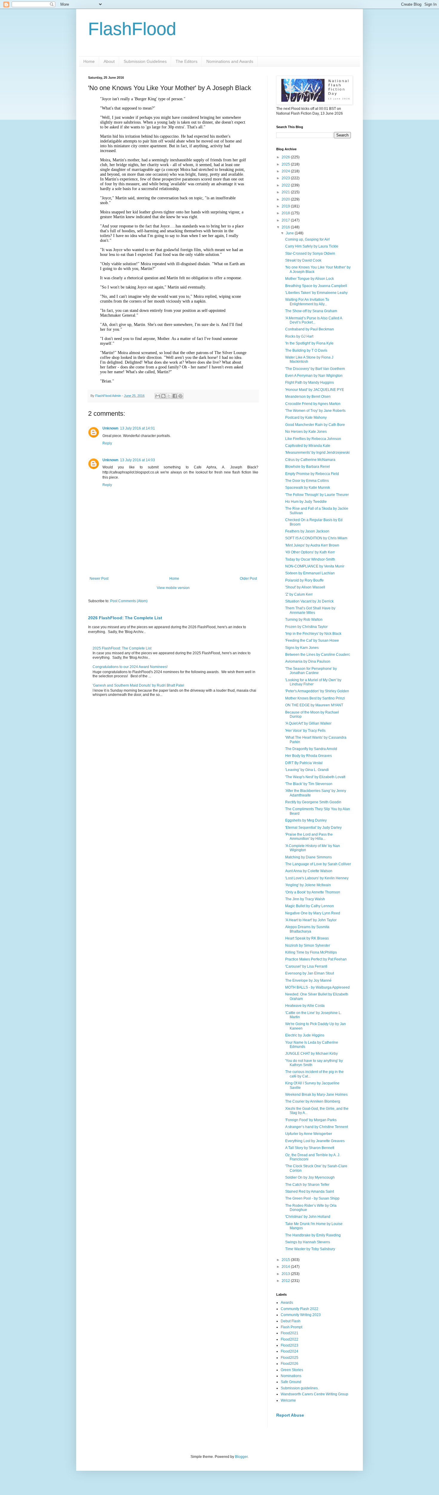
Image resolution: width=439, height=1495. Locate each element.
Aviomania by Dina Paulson (307, 661)
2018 (286, 213)
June (290, 233)
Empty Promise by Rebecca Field (312, 474)
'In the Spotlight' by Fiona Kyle (309, 343)
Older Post (248, 578)
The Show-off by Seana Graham (311, 311)
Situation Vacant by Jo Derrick (309, 601)
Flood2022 (289, 1339)
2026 (286, 157)
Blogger (241, 1457)
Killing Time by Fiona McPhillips (311, 952)
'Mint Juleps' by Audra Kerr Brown (312, 545)
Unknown (110, 428)
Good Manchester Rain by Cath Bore (315, 425)
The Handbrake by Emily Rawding (313, 1235)
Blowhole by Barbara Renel (307, 467)
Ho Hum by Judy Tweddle (306, 502)
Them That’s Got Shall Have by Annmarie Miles (310, 610)
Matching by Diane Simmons (308, 857)
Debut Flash (290, 1321)
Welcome (288, 1400)
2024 (286, 171)
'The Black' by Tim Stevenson (308, 784)
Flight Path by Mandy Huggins (309, 382)
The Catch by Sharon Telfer (307, 1185)
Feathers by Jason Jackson (307, 531)
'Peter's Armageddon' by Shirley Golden (317, 691)
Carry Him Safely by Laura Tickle (311, 246)
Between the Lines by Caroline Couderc (317, 654)
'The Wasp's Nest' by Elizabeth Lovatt (315, 777)
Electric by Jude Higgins (304, 1035)
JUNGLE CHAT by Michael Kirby (311, 1053)
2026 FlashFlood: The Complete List (125, 617)
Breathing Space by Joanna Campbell (316, 286)
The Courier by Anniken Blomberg (312, 1101)
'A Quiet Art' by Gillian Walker (308, 723)
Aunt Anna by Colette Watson (308, 871)
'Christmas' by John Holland (307, 1217)
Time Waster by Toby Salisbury (310, 1249)
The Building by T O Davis (306, 350)
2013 (286, 1274)
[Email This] (158, 396)
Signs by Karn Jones (302, 648)
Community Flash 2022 (299, 1309)
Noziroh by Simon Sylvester (307, 945)
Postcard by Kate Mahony (306, 417)
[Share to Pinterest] (180, 396)
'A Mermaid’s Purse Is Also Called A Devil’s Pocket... (313, 320)
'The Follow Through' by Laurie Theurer (317, 495)
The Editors (186, 61)
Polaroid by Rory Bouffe (304, 580)
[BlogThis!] (163, 396)
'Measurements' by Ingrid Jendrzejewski (317, 452)
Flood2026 (289, 1364)
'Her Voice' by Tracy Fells (305, 730)
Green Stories (292, 1370)
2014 (286, 1267)
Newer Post (99, 578)
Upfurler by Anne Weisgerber (308, 1134)
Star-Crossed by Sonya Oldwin (310, 253)
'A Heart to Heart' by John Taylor (311, 920)
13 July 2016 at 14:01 (137, 428)
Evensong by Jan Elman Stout (309, 973)
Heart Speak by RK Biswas (307, 938)
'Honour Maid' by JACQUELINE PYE (314, 390)
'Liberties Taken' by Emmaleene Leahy (316, 293)
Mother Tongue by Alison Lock (309, 279)
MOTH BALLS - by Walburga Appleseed (317, 987)
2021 (286, 192)
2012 (286, 1281)
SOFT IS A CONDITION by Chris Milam (316, 538)
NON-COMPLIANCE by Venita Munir (314, 566)
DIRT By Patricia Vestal (304, 763)
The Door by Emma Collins (307, 481)
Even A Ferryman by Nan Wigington (314, 376)
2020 (286, 199)
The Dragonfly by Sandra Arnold (311, 749)
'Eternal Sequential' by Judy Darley (313, 827)
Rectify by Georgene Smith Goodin (313, 802)
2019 (286, 206)
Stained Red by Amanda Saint (309, 1191)
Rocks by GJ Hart (299, 336)
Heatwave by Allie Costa (305, 1006)
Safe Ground (291, 1382)
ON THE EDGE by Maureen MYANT (314, 705)
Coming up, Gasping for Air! (307, 239)
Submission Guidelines (145, 61)
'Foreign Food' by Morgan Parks (311, 1120)
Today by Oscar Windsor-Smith (310, 559)
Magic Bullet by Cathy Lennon (309, 906)
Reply (107, 443)
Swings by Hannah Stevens (307, 1242)
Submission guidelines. (300, 1388)
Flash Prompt (291, 1327)
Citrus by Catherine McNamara (310, 460)
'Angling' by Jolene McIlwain (308, 885)
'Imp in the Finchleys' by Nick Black (313, 634)
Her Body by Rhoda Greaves (308, 756)
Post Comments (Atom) (129, 601)
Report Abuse (290, 1415)
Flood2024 (289, 1351)
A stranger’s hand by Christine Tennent (316, 1127)
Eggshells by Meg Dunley (306, 820)
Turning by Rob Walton (304, 619)
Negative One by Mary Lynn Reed (312, 913)
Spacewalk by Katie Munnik (307, 487)
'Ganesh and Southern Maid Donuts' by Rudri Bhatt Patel (138, 685)
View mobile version (173, 588)
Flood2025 (289, 1358)
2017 (286, 220)
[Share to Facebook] (175, 396)
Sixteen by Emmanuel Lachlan (310, 573)
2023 (286, 178)
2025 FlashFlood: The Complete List (122, 648)
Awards (287, 1302)
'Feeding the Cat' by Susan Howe (312, 640)
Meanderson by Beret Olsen (308, 396)
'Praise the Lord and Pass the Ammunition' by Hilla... (309, 836)
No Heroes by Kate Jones (306, 431)
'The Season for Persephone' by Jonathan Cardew (311, 671)
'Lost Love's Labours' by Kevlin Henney (317, 878)
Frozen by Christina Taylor (306, 627)
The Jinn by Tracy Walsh (305, 899)
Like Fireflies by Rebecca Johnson (313, 439)
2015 (286, 1260)
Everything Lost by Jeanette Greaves (315, 1141)
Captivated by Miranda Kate (307, 446)
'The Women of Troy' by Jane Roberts (315, 411)
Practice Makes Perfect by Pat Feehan (316, 959)
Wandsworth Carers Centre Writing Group (314, 1394)
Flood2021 (289, 1333)
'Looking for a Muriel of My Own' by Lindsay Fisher (313, 682)
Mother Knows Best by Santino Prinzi (315, 698)
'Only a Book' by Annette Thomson (312, 892)
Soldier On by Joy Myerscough (310, 1177)
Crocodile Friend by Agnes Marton (312, 404)
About (109, 61)
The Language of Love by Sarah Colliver (318, 864)
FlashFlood (132, 29)
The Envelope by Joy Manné (308, 980)
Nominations (291, 1376)
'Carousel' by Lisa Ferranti (306, 966)
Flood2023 (289, 1345)
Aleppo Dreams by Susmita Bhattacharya (307, 929)
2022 (286, 185)
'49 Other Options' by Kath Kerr (310, 552)
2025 (286, 164)
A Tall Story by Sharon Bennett (309, 1148)
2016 (286, 227)
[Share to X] (169, 396)
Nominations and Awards (229, 61)
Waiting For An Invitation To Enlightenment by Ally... (307, 302)
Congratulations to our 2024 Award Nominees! (130, 667)
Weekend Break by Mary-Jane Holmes (316, 1094)
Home (89, 61)
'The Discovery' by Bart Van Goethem (315, 369)
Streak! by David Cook (303, 260)
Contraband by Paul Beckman (309, 329)
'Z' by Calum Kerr (299, 594)
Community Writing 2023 (301, 1315)
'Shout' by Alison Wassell (305, 587)
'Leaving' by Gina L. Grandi (307, 770)
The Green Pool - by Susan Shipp (312, 1198)
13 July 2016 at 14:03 (137, 460)
